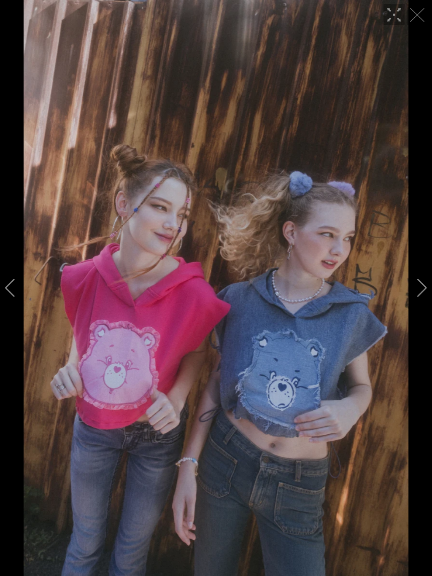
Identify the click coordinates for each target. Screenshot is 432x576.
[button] (10, 288)
